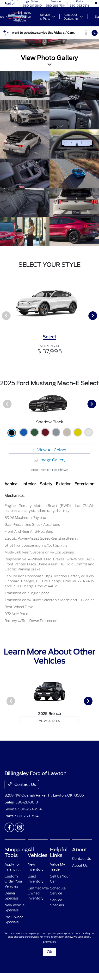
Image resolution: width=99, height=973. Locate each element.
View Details (49, 721)
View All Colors (51, 450)
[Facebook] (9, 827)
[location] (96, 3)
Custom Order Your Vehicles (13, 881)
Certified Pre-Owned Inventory (38, 893)
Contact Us (24, 784)
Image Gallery (51, 460)
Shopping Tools (16, 852)
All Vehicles (38, 852)
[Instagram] (19, 827)
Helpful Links (59, 852)
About (79, 849)
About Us (79, 865)
